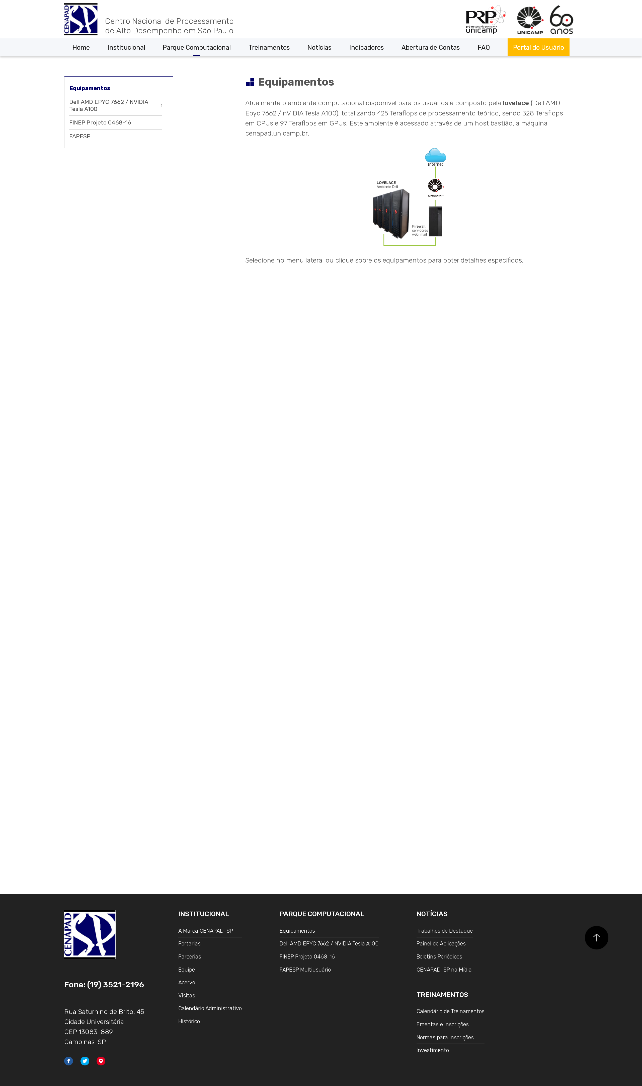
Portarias (189, 943)
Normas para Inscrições (445, 1037)
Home (81, 47)
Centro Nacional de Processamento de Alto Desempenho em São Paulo (169, 25)
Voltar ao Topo (596, 937)
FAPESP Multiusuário (305, 970)
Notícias (319, 47)
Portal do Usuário (538, 47)
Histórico (189, 1021)
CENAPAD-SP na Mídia (444, 970)
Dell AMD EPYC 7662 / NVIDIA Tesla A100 (108, 105)
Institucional (126, 47)
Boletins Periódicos (439, 956)
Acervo (186, 982)
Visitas (186, 995)
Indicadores (366, 47)
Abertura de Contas (431, 47)
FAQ (484, 47)
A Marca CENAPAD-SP (205, 931)
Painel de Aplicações (441, 943)
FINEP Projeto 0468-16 (100, 122)
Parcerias (189, 956)
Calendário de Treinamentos (451, 1011)
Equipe (186, 970)
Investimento (433, 1050)
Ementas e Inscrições (443, 1024)
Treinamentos (269, 47)
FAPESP (80, 136)
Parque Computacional (197, 47)
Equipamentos (89, 88)
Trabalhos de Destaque (445, 931)
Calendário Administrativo (210, 1008)
